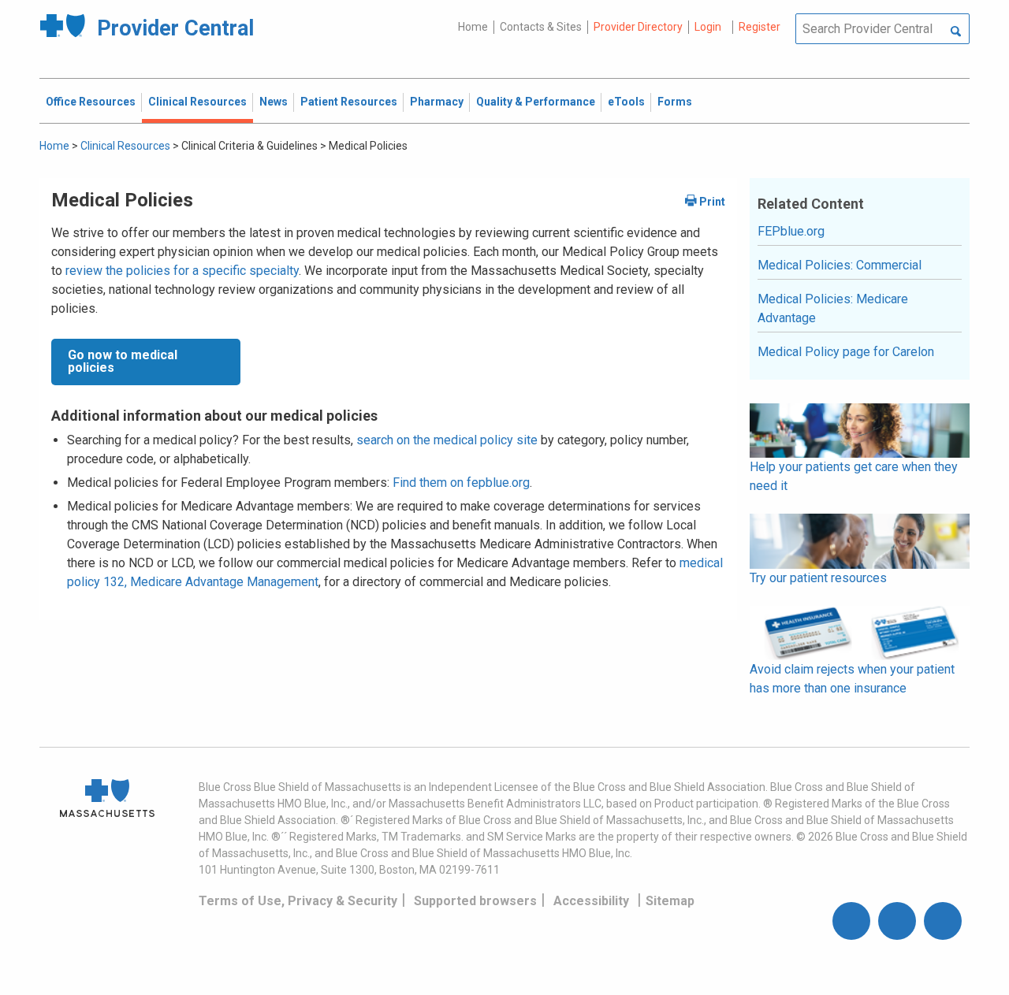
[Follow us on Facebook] (851, 921)
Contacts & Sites (541, 26)
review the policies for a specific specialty (182, 270)
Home (473, 26)
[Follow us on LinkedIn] (943, 921)
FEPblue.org (791, 231)
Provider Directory (638, 26)
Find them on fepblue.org (461, 482)
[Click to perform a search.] (956, 32)
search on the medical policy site (447, 440)
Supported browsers (475, 900)
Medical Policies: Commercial (840, 265)
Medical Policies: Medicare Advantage (833, 308)
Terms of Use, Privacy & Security (298, 900)
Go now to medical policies (122, 361)
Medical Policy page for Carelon (846, 351)
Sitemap (670, 900)
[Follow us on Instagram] (897, 921)
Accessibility (591, 900)
